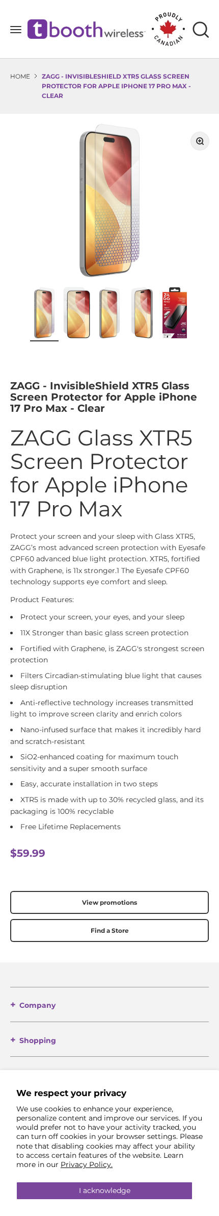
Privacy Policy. (87, 1164)
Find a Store (110, 930)
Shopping (37, 1040)
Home (20, 76)
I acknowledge (104, 1190)
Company (37, 1005)
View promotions (109, 902)
